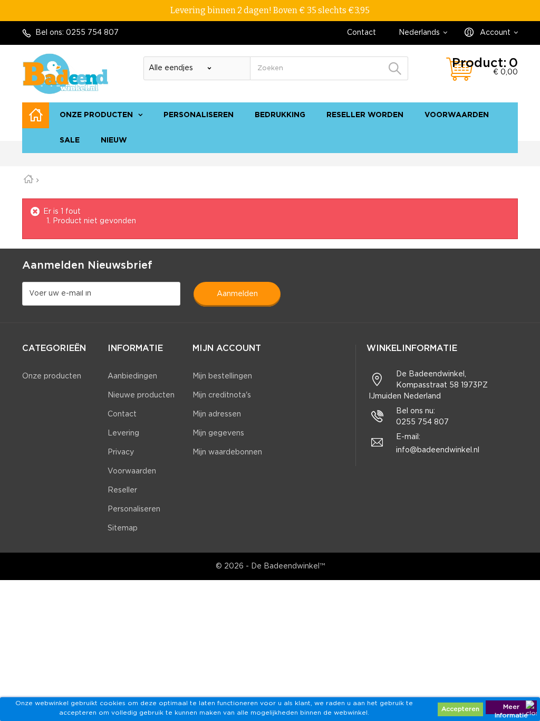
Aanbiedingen (132, 376)
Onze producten (96, 115)
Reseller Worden (364, 115)
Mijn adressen (216, 414)
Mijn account (226, 349)
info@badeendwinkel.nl (437, 450)
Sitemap (123, 528)
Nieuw (114, 140)
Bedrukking (280, 115)
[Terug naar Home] (32, 180)
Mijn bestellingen (222, 376)
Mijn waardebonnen (227, 452)
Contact (361, 33)
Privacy (121, 452)
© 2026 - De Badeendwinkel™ (270, 566)
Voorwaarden (457, 115)
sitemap (498, 158)
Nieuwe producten (141, 395)
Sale (70, 140)
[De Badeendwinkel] (65, 73)
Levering (123, 433)
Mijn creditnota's (221, 395)
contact (461, 158)
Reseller (122, 490)
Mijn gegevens (218, 433)
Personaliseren (198, 115)
